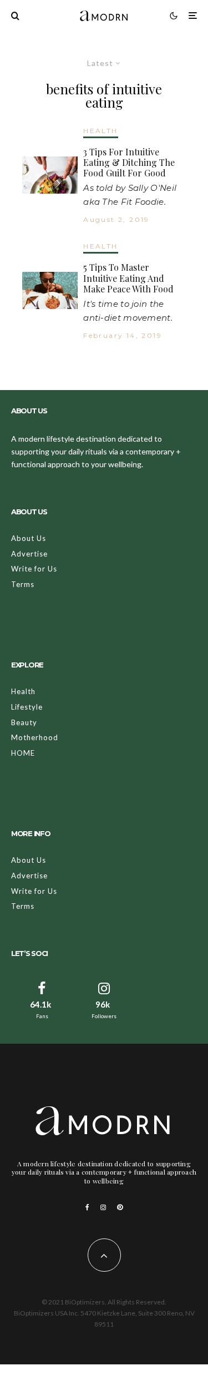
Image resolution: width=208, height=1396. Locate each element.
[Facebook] (87, 1207)
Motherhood (34, 737)
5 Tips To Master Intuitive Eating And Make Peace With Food (128, 278)
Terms (22, 584)
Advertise (29, 553)
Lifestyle (27, 706)
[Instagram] (103, 1207)
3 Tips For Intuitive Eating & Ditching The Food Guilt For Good (129, 162)
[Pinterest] (119, 1207)
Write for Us (34, 568)
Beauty (24, 722)
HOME (23, 752)
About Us (28, 538)
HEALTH (100, 131)
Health (23, 691)
